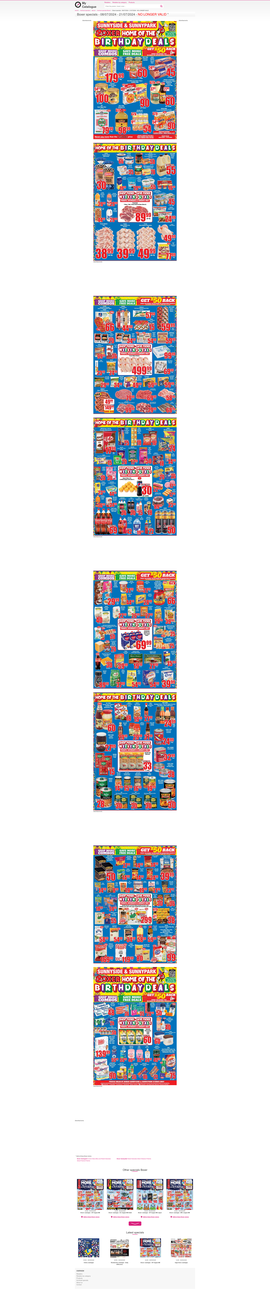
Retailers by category (119, 2)
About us (79, 1282)
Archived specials (82, 1280)
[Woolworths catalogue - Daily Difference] (119, 1247)
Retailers (107, 2)
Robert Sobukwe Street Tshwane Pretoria (134, 1159)
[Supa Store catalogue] (181, 1247)
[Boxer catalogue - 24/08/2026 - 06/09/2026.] (90, 1194)
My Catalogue (89, 4)
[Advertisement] (82, 52)
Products (132, 2)
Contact (79, 1284)
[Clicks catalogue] (88, 1247)
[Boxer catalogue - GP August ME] (150, 1247)
